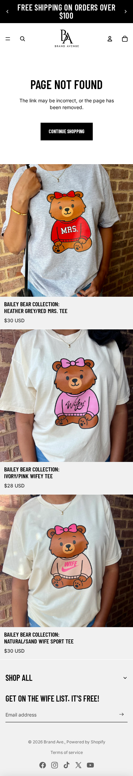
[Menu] (8, 39)
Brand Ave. (54, 741)
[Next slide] (125, 11)
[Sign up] (122, 715)
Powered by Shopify (85, 741)
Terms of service (66, 752)
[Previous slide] (7, 11)
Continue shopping (67, 131)
